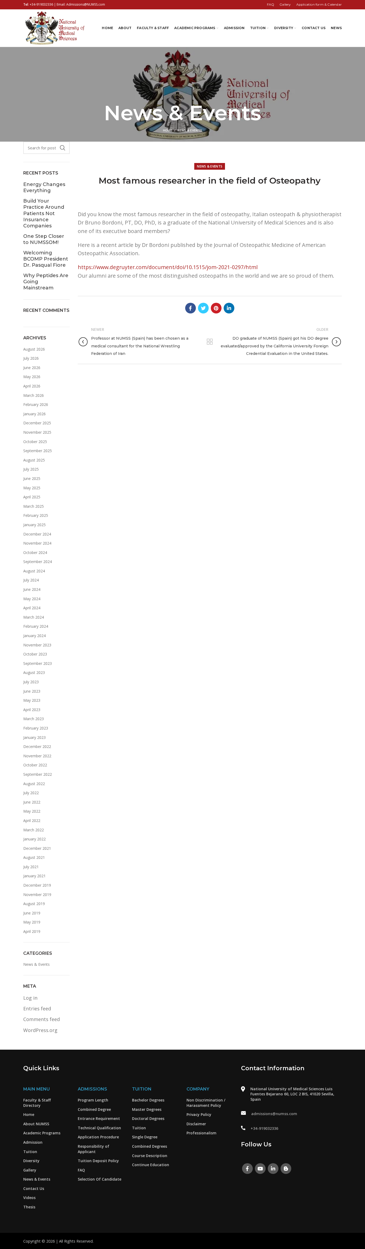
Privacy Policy (199, 1114)
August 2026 (34, 349)
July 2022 (31, 792)
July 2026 (31, 358)
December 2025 (37, 422)
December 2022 (37, 746)
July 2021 (31, 866)
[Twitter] (203, 308)
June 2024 (31, 589)
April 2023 (31, 709)
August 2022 (34, 783)
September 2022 (37, 774)
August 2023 (34, 672)
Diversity (31, 1160)
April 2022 (31, 820)
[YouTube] (260, 1168)
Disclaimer (196, 1123)
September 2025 (37, 450)
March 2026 (33, 395)
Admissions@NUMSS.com (85, 4)
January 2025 (34, 524)
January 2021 (34, 875)
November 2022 (37, 755)
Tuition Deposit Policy (98, 1160)
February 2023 (35, 728)
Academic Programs (41, 1132)
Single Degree (144, 1136)
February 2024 (35, 626)
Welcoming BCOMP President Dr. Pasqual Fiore (45, 259)
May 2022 (31, 811)
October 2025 (35, 441)
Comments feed (41, 1019)
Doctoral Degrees (148, 1118)
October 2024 (35, 552)
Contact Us (33, 1188)
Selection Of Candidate (99, 1179)
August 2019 (34, 903)
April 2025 (31, 496)
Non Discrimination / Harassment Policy (206, 1102)
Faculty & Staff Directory (37, 1102)
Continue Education (150, 1164)
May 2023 (31, 700)
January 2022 (34, 838)
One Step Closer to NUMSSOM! (43, 239)
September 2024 (37, 561)
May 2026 (31, 376)
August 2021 (34, 857)
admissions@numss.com (274, 1113)
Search (62, 148)
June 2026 (31, 367)
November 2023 (37, 644)
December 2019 (37, 885)
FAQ (81, 1170)
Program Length (93, 1100)
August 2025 (34, 460)
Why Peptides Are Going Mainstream (45, 282)
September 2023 (37, 663)
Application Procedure (98, 1136)
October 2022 (35, 764)
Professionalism (201, 1132)
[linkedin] (229, 308)
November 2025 (37, 432)
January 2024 (34, 635)
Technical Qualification (99, 1127)
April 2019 (31, 931)
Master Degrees (146, 1109)
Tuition (30, 1151)
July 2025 (31, 469)
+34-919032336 (41, 4)
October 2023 (35, 654)
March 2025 (33, 506)
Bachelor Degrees (148, 1100)
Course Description (149, 1155)
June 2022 (31, 802)
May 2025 (31, 487)
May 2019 (31, 922)
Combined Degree (94, 1109)
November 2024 (37, 543)
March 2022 (33, 829)
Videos (29, 1197)
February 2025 (35, 515)
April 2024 (31, 607)
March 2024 (33, 617)
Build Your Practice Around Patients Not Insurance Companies (43, 213)
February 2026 (35, 404)
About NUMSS (36, 1123)
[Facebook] (190, 308)
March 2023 (33, 718)
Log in (30, 998)
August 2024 (34, 570)
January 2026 (34, 413)
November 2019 (37, 894)
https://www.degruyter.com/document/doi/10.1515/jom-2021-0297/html (168, 267)
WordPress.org (40, 1030)
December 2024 (37, 534)
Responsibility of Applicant (93, 1149)
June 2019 (31, 913)
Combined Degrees (149, 1146)
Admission (32, 1142)
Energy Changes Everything (44, 187)
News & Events (189, 130)
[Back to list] (210, 342)
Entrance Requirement (99, 1118)
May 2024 (31, 598)
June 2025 (31, 478)
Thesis (29, 1206)
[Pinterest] (216, 308)
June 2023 (31, 691)
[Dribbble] (286, 1168)
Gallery (29, 1170)
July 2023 (31, 681)
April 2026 (31, 386)
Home (167, 130)
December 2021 (37, 848)
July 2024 (31, 580)
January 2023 (34, 737)
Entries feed (37, 1008)
